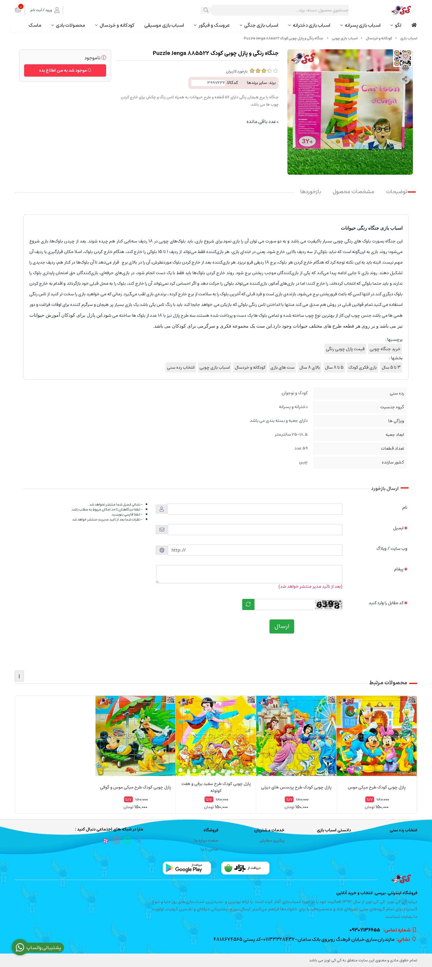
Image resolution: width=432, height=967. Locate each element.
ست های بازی (282, 367)
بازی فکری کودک (363, 367)
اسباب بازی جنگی (261, 25)
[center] (206, 10)
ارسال (281, 626)
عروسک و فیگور (214, 25)
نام (404, 507)
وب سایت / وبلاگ (391, 548)
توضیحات (396, 192)
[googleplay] (187, 868)
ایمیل (398, 528)
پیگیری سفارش (271, 840)
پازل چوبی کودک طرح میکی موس (377, 787)
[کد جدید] (248, 604)
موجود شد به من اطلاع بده (63, 70)
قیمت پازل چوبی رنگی (345, 349)
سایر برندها (257, 82)
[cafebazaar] (245, 868)
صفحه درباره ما (206, 840)
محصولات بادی (70, 25)
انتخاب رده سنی (181, 367)
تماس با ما (209, 849)
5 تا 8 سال (334, 367)
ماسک (35, 25)
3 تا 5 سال (391, 367)
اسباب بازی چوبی (345, 38)
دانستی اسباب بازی (334, 830)
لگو (398, 25)
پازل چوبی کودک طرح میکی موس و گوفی (135, 787)
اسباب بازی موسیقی (164, 25)
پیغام (398, 569)
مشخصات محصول (353, 192)
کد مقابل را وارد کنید (386, 603)
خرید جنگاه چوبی (385, 349)
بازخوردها (310, 192)
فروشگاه (210, 830)
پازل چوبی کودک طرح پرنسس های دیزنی (296, 787)
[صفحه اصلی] (408, 38)
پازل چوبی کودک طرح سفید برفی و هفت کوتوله (216, 787)
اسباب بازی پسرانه (363, 25)
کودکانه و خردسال (117, 25)
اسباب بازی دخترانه (311, 25)
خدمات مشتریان (269, 830)
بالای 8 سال (309, 367)
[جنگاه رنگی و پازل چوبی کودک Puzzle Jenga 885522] (216, 879)
